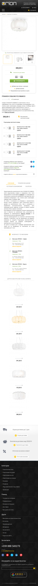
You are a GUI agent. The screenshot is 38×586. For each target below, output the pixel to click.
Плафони (5, 484)
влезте (14, 174)
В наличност (16, 99)
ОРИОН (3, 14)
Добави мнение (20, 88)
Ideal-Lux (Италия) (9, 112)
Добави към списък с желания (20, 86)
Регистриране (26, 7)
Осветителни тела (8, 469)
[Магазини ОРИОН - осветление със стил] (9, 3)
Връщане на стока (8, 509)
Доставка (5, 507)
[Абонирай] (34, 568)
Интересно (6, 527)
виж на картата (16, 246)
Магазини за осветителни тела (12, 518)
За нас (4, 532)
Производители (7, 524)
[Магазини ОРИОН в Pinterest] (21, 555)
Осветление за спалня (9, 478)
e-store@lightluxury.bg (8, 551)
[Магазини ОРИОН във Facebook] (3, 555)
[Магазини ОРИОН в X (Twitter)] (12, 555)
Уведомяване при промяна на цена (20, 90)
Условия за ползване (9, 498)
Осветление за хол (8, 475)
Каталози (5, 521)
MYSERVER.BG (33, 583)
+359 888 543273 (11, 546)
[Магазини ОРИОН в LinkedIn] (16, 555)
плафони (21, 194)
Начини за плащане (8, 504)
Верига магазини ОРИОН (11, 583)
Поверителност (7, 501)
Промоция (6, 489)
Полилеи (5, 481)
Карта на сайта (7, 535)
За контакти (6, 529)
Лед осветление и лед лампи (11, 486)
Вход (35, 7)
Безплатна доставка (19, 72)
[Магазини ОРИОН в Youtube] (7, 555)
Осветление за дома (9, 472)
